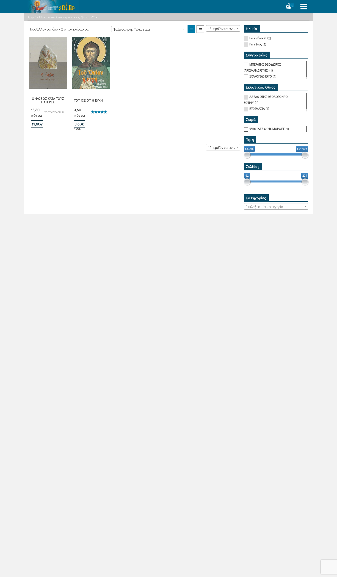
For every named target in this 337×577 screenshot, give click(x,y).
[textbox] (276, 206)
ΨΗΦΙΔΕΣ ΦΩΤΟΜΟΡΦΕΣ (267, 129)
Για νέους (255, 44)
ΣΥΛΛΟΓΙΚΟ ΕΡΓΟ (260, 76)
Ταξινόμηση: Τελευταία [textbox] (131, 29)
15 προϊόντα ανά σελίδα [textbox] (224, 28)
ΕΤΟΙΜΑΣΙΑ (257, 108)
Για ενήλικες (257, 38)
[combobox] (148, 29)
